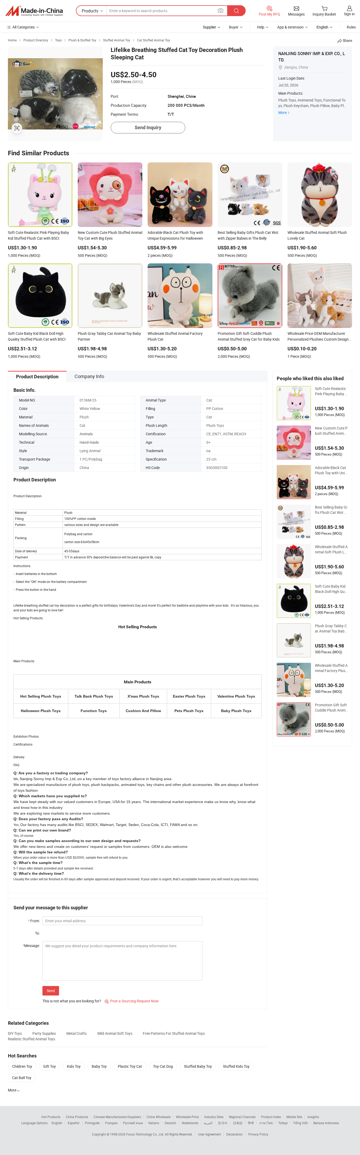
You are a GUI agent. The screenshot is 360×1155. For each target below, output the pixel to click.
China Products (77, 1117)
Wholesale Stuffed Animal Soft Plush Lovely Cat (331, 549)
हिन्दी (251, 1123)
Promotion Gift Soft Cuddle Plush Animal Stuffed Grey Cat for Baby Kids (331, 707)
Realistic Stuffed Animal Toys (31, 1038)
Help (260, 27)
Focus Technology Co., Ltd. (145, 1134)
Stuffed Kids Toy (236, 1066)
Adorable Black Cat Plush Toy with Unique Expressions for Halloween (331, 470)
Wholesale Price (187, 1117)
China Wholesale (159, 1117)
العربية (208, 1123)
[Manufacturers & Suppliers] (34, 10)
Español (73, 1123)
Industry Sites (213, 1117)
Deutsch (170, 1123)
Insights (313, 1117)
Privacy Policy (258, 1134)
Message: (31, 945)
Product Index (271, 1117)
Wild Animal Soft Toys (114, 1033)
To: (37, 933)
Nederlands (190, 1123)
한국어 (222, 1123)
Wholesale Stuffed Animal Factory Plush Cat (331, 668)
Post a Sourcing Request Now (132, 1000)
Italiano (153, 1123)
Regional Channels (242, 1117)
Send (51, 990)
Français (111, 1123)
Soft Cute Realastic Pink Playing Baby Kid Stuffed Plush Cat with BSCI (331, 391)
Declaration (234, 1134)
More (282, 112)
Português (92, 1123)
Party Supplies (44, 1033)
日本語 (237, 1123)
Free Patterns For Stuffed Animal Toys (174, 1033)
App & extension (290, 27)
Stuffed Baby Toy (198, 1066)
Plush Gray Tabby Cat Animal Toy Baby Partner (331, 628)
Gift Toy (49, 1066)
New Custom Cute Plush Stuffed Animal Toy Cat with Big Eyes (331, 431)
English (57, 1123)
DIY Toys (15, 1033)
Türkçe (283, 1123)
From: (34, 920)
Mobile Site (294, 1117)
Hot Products (50, 1117)
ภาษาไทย (266, 1123)
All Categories (23, 27)
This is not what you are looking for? (71, 1000)
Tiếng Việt (300, 1123)
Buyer (234, 27)
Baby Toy (99, 1066)
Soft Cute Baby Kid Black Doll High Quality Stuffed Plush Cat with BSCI (331, 589)
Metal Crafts (76, 1033)
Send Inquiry (148, 127)
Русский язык (133, 1123)
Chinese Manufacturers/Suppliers (117, 1117)
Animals (86, 433)
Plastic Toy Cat (130, 1066)
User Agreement (209, 1134)
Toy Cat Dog (163, 1066)
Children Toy (22, 1066)
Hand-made (89, 442)
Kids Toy (74, 1066)
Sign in (349, 13)
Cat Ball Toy (21, 1077)
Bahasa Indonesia (326, 1123)
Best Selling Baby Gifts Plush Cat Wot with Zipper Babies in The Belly (331, 510)
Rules (351, 27)
